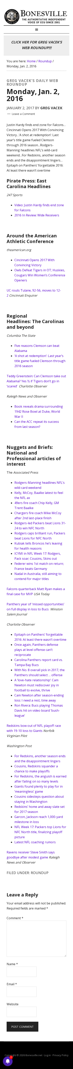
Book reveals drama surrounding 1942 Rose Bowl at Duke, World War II (38, 411)
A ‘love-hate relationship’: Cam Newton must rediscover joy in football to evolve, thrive (36, 685)
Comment (15, 918)
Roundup (39, 872)
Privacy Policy (61, 1055)
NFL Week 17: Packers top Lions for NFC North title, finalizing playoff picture (40, 832)
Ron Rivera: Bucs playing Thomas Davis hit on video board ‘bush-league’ (38, 710)
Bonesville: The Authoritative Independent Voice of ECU (36, 16)
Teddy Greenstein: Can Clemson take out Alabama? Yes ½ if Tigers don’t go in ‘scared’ (36, 381)
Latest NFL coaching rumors (35, 842)
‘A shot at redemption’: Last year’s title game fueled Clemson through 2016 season (39, 361)
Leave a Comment (23, 114)
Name (12, 964)
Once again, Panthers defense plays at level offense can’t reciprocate (36, 649)
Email (12, 984)
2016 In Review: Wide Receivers (36, 215)
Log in (47, 1055)
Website (12, 1004)
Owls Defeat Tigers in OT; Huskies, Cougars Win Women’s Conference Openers (39, 275)
